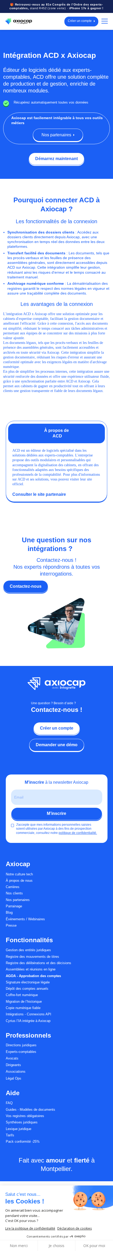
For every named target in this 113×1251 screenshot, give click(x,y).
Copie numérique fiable (23, 1008)
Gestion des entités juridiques (28, 950)
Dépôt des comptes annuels (27, 989)
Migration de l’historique (24, 1001)
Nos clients (14, 893)
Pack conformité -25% (23, 1141)
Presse (11, 925)
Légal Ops (13, 1078)
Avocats (12, 1058)
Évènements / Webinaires (25, 919)
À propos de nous (19, 881)
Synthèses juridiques (22, 1122)
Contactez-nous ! (56, 709)
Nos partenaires (18, 900)
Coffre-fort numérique (22, 995)
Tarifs (10, 1135)
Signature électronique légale (28, 982)
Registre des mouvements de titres (32, 957)
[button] (103, 21)
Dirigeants (13, 1065)
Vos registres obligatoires (25, 1116)
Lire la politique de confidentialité (30, 1228)
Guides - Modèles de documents (30, 1110)
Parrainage (14, 906)
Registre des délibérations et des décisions (38, 963)
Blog (9, 912)
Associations (15, 1071)
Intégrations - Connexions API (28, 1014)
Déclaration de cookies (74, 1228)
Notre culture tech (19, 874)
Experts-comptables (21, 1052)
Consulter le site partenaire (39, 494)
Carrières (12, 887)
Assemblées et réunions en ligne (30, 969)
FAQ (9, 1103)
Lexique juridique (18, 1129)
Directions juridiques (21, 1045)
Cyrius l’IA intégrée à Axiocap (28, 1021)
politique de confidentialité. (78, 833)
